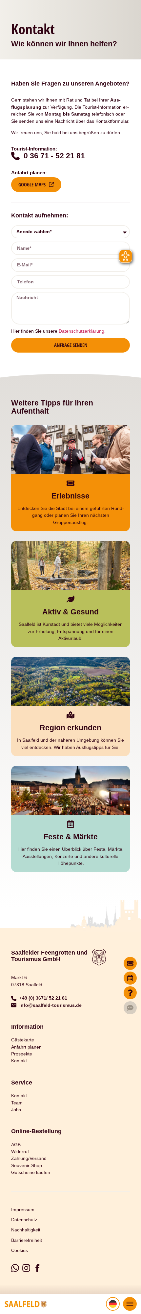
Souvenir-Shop (26, 1165)
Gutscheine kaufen (30, 1172)
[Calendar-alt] (130, 978)
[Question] (130, 992)
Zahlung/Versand (29, 1158)
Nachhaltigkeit (25, 1229)
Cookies (19, 1250)
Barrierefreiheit (26, 1240)
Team (17, 1102)
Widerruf (20, 1151)
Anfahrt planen (26, 1047)
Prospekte (21, 1053)
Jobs (16, 1109)
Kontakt (19, 1060)
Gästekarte (22, 1039)
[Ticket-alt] (130, 963)
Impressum (22, 1209)
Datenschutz (24, 1219)
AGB (16, 1144)
